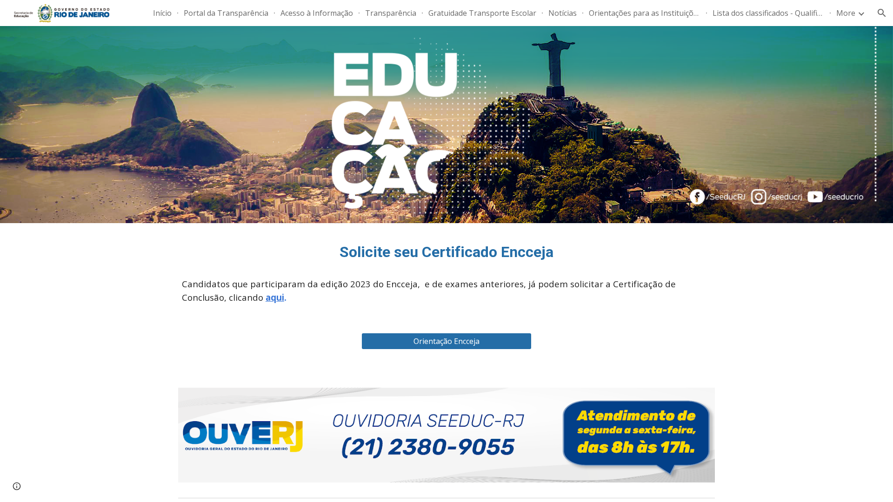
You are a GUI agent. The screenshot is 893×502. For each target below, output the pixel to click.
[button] (882, 13)
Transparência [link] (390, 13)
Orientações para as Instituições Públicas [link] (644, 13)
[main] (446, 252)
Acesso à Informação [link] (316, 13)
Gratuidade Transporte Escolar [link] (482, 13)
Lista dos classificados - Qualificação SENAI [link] (768, 13)
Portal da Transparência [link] (226, 13)
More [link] (845, 13)
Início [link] (162, 13)
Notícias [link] (562, 13)
